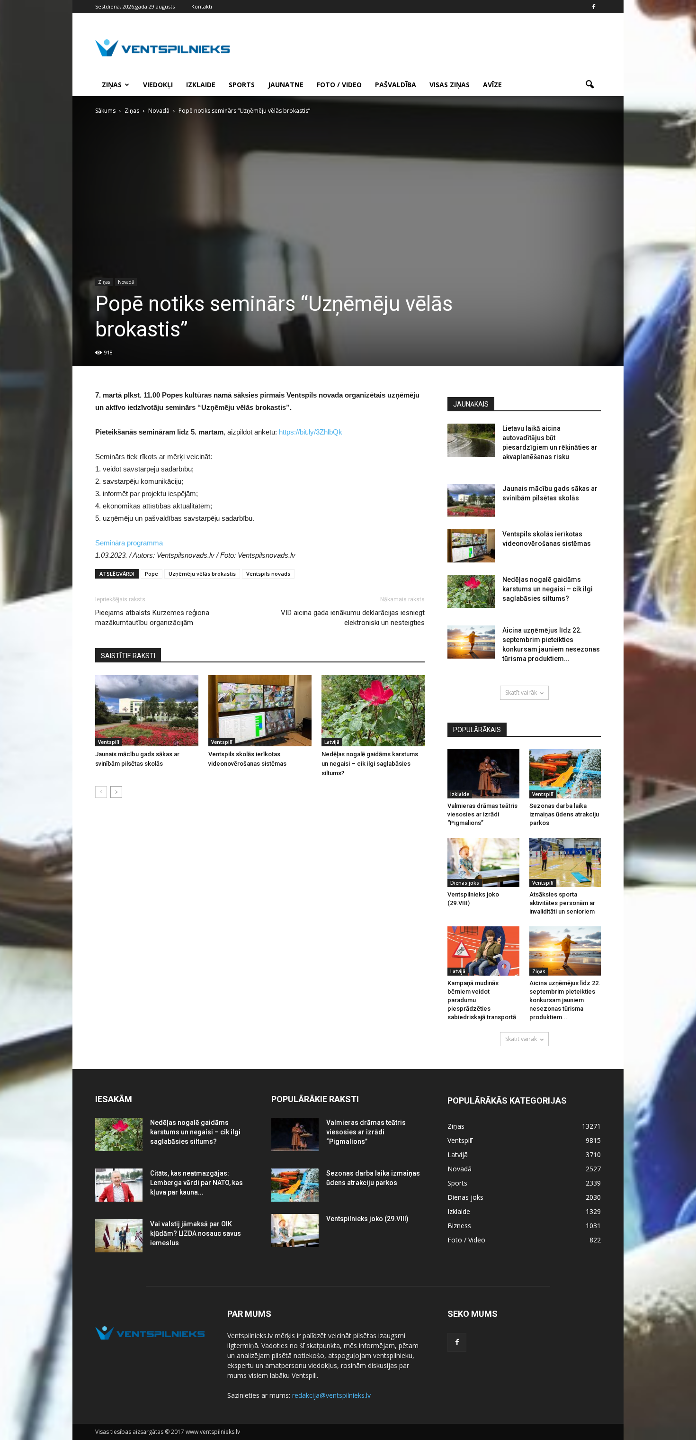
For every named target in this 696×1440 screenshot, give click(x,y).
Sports (242, 84)
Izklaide (200, 84)
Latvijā (331, 742)
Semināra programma (129, 543)
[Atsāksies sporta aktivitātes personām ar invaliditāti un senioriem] (565, 862)
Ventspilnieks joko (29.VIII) (367, 1219)
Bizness (459, 1225)
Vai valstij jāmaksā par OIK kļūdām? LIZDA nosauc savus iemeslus (195, 1233)
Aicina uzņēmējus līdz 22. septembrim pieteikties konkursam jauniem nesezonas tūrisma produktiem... (564, 1000)
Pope (151, 573)
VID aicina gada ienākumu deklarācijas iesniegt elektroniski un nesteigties (353, 617)
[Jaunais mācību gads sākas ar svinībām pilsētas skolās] (146, 710)
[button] (589, 84)
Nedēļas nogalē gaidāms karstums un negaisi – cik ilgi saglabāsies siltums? (369, 764)
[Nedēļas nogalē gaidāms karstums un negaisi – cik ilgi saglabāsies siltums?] (373, 710)
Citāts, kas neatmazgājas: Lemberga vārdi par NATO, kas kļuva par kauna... (196, 1182)
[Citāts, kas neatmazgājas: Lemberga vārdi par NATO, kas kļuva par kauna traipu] (119, 1185)
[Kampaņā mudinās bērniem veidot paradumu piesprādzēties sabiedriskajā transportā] (483, 951)
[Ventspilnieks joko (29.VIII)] (483, 862)
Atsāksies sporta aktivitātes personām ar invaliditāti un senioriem (562, 903)
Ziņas (112, 84)
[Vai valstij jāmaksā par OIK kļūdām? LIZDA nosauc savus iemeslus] (119, 1235)
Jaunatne (285, 84)
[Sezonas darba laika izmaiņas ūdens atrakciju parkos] (565, 773)
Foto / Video (339, 84)
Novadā (126, 282)
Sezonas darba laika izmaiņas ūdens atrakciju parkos (564, 814)
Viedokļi (158, 84)
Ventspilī (108, 742)
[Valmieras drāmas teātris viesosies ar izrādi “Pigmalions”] (483, 773)
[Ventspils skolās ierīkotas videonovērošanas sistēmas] (260, 710)
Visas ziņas (449, 84)
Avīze (492, 84)
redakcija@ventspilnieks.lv (331, 1395)
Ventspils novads (268, 573)
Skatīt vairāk (521, 692)
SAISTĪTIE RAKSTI (128, 656)
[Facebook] (594, 6)
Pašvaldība (395, 84)
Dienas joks (464, 882)
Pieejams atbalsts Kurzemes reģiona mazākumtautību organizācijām (152, 617)
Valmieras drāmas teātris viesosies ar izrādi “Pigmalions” (482, 814)
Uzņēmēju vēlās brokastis (202, 573)
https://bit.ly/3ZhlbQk (310, 432)
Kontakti (201, 6)
